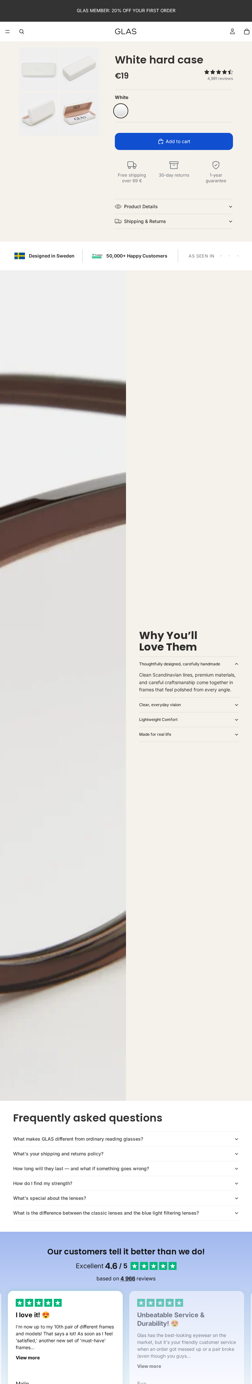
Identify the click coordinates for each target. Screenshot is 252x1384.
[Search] (21, 31)
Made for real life (155, 734)
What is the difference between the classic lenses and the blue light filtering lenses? (106, 1213)
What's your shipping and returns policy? (58, 1153)
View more (28, 1357)
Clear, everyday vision (160, 704)
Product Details (141, 206)
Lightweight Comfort (158, 719)
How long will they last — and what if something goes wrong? (81, 1168)
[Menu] (7, 31)
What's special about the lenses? (49, 1198)
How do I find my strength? (42, 1183)
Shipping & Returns (145, 221)
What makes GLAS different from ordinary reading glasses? (78, 1139)
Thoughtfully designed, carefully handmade (179, 663)
